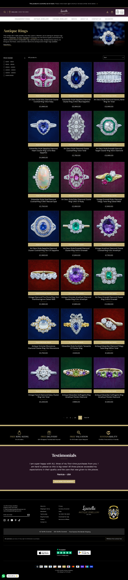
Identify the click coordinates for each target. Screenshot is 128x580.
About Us (43, 506)
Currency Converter (64, 509)
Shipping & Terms (45, 509)
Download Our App (64, 517)
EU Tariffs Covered (45, 532)
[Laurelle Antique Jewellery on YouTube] (12, 520)
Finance (42, 519)
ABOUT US (84, 19)
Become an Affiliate (64, 519)
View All (86, 417)
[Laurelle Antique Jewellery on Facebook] (8, 520)
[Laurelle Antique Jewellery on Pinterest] (16, 520)
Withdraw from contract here (114, 539)
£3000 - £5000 (11, 73)
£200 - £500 (10, 61)
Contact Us (43, 522)
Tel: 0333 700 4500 (64, 514)
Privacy (61, 506)
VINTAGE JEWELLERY (60, 19)
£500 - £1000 (10, 64)
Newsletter (43, 511)
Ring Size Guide (44, 517)
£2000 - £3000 (10, 70)
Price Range (8, 58)
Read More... (7, 44)
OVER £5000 (10, 75)
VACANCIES (109, 19)
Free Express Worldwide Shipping (80, 532)
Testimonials (43, 514)
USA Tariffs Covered (60, 532)
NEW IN (74, 19)
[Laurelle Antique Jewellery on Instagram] (4, 520)
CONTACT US (96, 19)
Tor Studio (68, 572)
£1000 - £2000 (10, 67)
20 (75, 418)
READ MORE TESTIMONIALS (64, 481)
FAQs (60, 511)
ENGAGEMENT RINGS (22, 19)
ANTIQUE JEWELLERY (41, 19)
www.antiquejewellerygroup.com (12, 511)
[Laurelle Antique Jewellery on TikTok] (19, 520)
